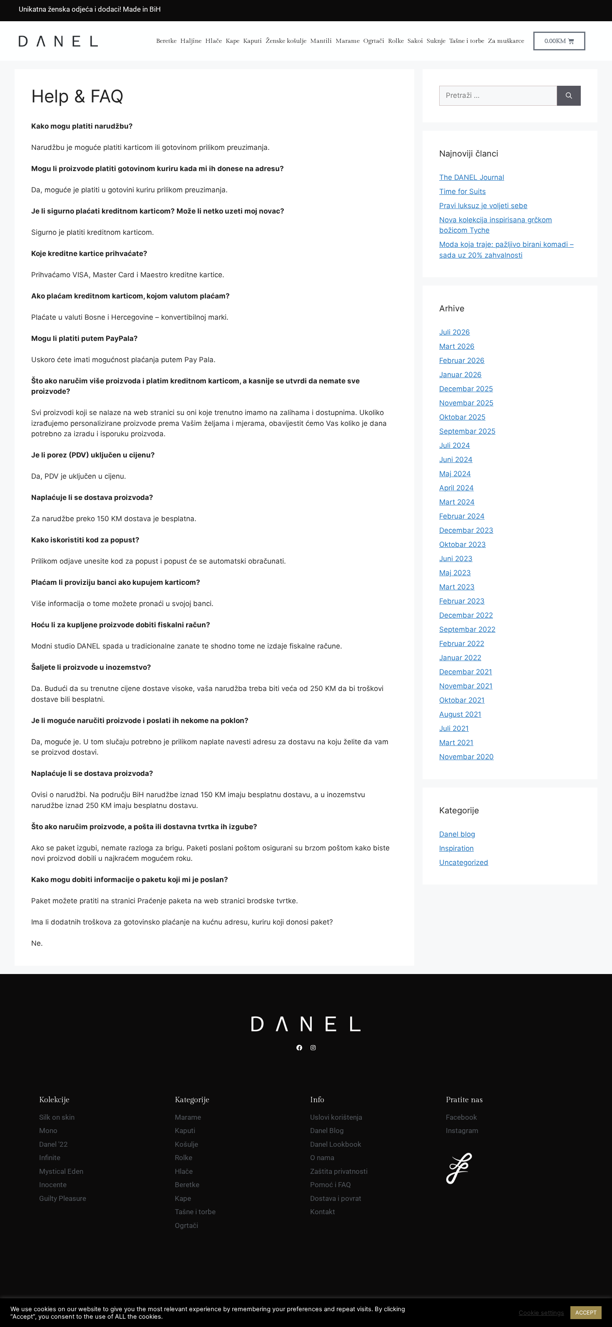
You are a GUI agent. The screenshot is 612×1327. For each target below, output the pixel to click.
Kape (232, 41)
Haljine (191, 41)
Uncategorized (463, 862)
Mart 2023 (457, 587)
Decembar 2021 (465, 672)
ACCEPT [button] (586, 1312)
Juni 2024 (456, 459)
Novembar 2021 (466, 686)
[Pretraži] (569, 96)
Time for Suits (462, 191)
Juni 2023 (456, 558)
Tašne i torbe (466, 41)
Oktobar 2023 (462, 544)
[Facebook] (299, 1048)
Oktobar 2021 (462, 700)
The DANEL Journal (471, 177)
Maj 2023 (455, 573)
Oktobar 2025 (462, 417)
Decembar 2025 (466, 389)
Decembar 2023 (466, 530)
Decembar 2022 (466, 615)
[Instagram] (313, 1048)
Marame (348, 41)
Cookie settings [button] (541, 1313)
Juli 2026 (454, 332)
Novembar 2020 (466, 757)
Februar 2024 (462, 516)
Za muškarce (506, 41)
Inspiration (456, 848)
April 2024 (456, 488)
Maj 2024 (455, 474)
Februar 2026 (462, 360)
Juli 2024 (454, 445)
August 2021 (460, 714)
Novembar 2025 (466, 403)
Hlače (213, 41)
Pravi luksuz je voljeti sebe (483, 205)
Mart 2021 (456, 742)
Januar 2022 (460, 658)
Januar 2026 (460, 374)
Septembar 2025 (467, 431)
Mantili (321, 41)
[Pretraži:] (498, 96)
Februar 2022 (461, 643)
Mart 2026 (457, 346)
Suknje (436, 41)
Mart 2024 (457, 502)
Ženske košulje (286, 41)
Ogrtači (373, 41)
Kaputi (252, 41)
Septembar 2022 (467, 629)
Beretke (166, 41)
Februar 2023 (462, 601)
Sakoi (415, 41)
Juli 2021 (454, 728)
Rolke (396, 41)
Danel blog (457, 834)
